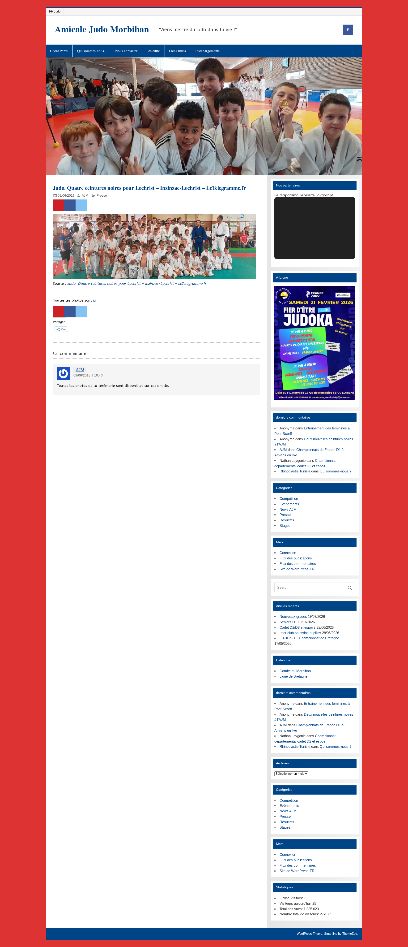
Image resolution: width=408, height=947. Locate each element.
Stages (285, 525)
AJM (85, 195)
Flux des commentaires (298, 564)
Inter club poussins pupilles (300, 633)
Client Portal (59, 50)
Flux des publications (296, 558)
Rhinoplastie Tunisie (295, 471)
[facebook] (348, 30)
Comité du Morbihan (295, 671)
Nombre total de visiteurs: (300, 914)
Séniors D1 (288, 622)
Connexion (288, 553)
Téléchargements (207, 50)
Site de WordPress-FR (297, 569)
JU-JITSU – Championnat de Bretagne (309, 638)
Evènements (289, 504)
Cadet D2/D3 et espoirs (298, 627)
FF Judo (54, 11)
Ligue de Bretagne (293, 676)
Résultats (287, 520)
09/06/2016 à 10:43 (88, 375)
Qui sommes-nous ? (91, 50)
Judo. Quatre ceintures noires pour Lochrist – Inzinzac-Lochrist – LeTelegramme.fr (136, 283)
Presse (102, 195)
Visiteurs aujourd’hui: (296, 903)
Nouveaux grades (293, 616)
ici (94, 300)
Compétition (289, 499)
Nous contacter (126, 50)
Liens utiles (177, 50)
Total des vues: (292, 909)
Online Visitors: (292, 898)
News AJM (288, 509)
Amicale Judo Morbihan (102, 28)
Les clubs (153, 50)
